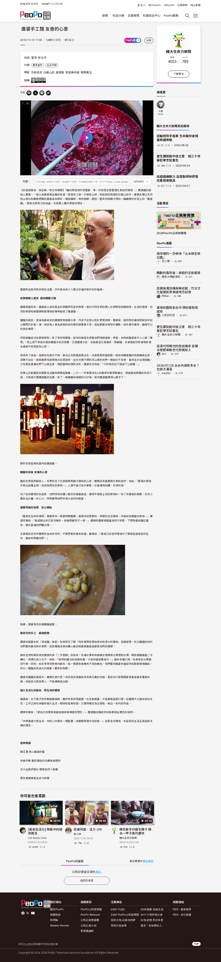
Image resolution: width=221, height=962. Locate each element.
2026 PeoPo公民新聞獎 (125, 914)
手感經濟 (36, 72)
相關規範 (55, 914)
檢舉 (149, 40)
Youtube (33, 913)
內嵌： (27, 181)
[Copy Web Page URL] (48, 93)
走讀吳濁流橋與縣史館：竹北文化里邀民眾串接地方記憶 (178, 290)
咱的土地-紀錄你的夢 (123, 920)
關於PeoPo (57, 909)
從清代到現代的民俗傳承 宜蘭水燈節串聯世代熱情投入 (177, 348)
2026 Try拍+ (118, 909)
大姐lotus (160, 112)
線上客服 (195, 5)
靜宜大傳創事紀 (171, 276)
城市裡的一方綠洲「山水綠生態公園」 (178, 255)
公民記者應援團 (90, 920)
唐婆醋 (60, 72)
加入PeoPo (155, 5)
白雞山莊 (49, 72)
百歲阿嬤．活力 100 (88, 829)
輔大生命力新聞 (128, 838)
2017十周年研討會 (152, 914)
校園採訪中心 (151, 15)
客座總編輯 (87, 931)
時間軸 (54, 920)
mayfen (166, 373)
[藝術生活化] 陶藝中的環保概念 (45, 831)
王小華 (166, 261)
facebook (23, 913)
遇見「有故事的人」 (152, 925)
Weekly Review (59, 925)
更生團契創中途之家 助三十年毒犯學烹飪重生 (178, 158)
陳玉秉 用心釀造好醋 (32, 752)
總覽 (105, 15)
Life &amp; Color (37, 838)
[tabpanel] (86, 871)
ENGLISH (169, 5)
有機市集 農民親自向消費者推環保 (40, 760)
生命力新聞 (42, 778)
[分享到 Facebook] (29, 93)
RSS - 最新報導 (182, 909)
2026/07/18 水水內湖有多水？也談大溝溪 (178, 367)
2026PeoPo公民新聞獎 (171, 233)
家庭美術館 (72, 72)
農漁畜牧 (38, 65)
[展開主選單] (195, 15)
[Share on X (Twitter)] (35, 93)
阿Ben (165, 296)
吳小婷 (77, 834)
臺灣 (34, 57)
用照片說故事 (119, 925)
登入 (142, 5)
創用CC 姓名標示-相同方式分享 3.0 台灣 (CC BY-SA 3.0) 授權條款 (39, 80)
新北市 (42, 57)
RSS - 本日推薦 (182, 914)
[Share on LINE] (41, 93)
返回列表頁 (87, 880)
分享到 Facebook (149, 105)
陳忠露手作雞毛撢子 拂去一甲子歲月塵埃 (135, 831)
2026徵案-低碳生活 (152, 909)
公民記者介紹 (88, 925)
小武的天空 (168, 315)
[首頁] (35, 16)
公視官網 (182, 5)
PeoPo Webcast (90, 914)
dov (164, 353)
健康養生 (86, 72)
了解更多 (178, 74)
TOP (196, 943)
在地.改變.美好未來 (152, 920)
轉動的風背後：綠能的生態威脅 (178, 272)
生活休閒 (52, 65)
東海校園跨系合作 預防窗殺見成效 (177, 309)
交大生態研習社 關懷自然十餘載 (39, 769)
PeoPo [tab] (75, 861)
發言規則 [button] (148, 861)
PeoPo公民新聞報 (91, 909)
